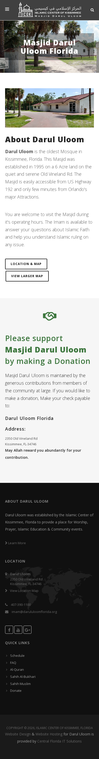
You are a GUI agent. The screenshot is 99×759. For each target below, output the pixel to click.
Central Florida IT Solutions (59, 741)
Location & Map (26, 264)
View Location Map (24, 590)
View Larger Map (27, 276)
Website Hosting (49, 734)
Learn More (16, 543)
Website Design (18, 734)
